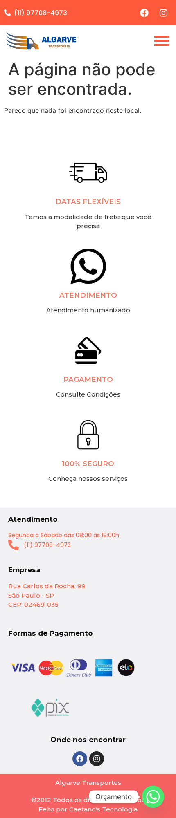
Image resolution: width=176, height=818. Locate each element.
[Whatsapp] (153, 797)
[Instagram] (163, 12)
